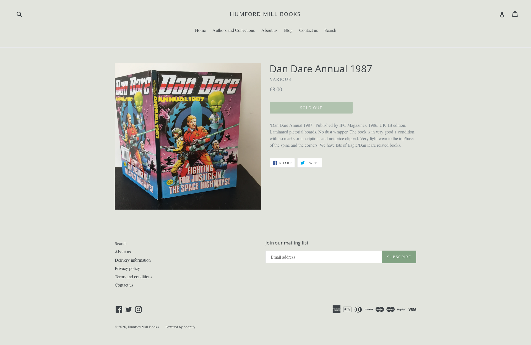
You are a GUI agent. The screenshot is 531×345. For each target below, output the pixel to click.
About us (269, 30)
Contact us (308, 30)
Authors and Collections (233, 30)
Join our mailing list (287, 243)
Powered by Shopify (180, 326)
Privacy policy (127, 268)
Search (330, 30)
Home (200, 30)
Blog (288, 30)
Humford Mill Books (265, 14)
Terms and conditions (133, 276)
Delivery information (133, 260)
